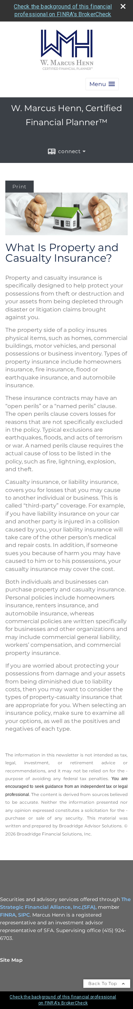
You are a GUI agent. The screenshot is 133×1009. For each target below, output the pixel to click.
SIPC (24, 915)
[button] (102, 84)
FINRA (8, 915)
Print (19, 186)
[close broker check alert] (123, 6)
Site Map (11, 960)
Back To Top (103, 983)
